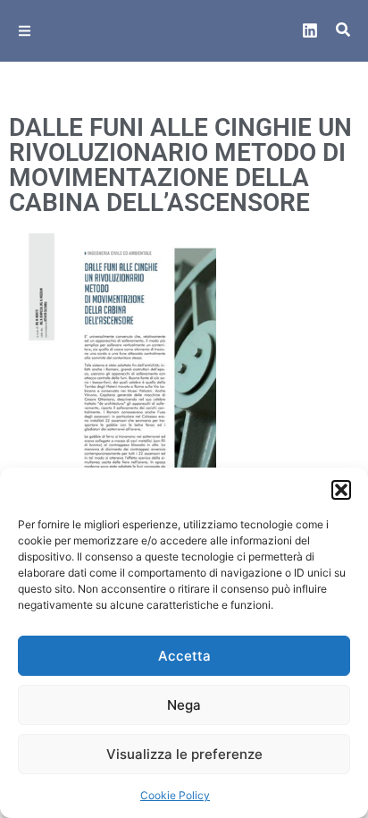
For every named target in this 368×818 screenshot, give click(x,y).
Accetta (184, 655)
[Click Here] (24, 30)
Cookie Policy (175, 795)
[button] (341, 490)
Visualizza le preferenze (184, 754)
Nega (184, 704)
